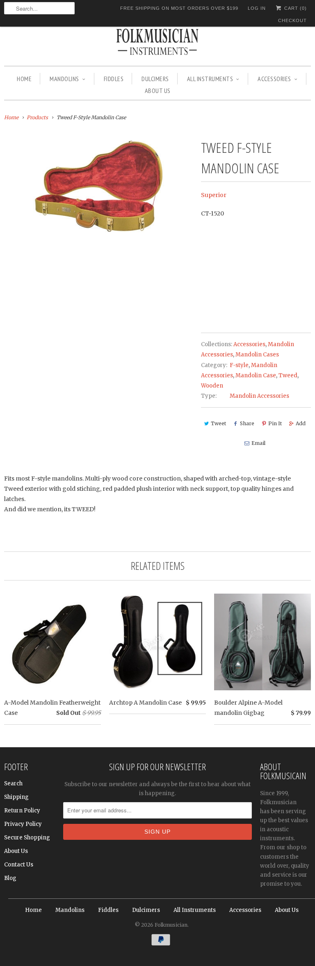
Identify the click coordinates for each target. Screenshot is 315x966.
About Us (158, 90)
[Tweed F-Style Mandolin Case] (98, 186)
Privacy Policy (23, 824)
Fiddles (114, 79)
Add (301, 423)
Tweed (287, 375)
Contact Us (18, 864)
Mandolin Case (255, 375)
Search (13, 783)
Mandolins (64, 79)
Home (24, 79)
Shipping (16, 797)
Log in (257, 8)
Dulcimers (155, 79)
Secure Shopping (27, 837)
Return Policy (22, 810)
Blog (10, 878)
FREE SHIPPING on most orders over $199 (179, 8)
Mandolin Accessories (259, 395)
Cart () (295, 8)
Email (258, 443)
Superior (213, 195)
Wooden (212, 385)
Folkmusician (171, 925)
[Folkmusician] (157, 43)
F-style (239, 365)
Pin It (275, 423)
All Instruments (210, 79)
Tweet (218, 423)
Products (37, 117)
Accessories (274, 79)
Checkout (292, 20)
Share (247, 423)
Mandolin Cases (257, 354)
